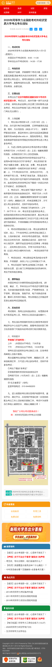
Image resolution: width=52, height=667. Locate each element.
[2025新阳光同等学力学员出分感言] (26, 532)
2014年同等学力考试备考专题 (19, 591)
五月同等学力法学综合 (16, 631)
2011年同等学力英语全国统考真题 (21, 596)
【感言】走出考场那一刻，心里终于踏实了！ (26, 552)
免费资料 (37, 516)
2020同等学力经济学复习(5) (18, 626)
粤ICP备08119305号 (10, 653)
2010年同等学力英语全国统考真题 (21, 600)
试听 (32, 8)
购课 (19, 8)
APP (19, 12)
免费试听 (15, 516)
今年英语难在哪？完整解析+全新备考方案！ (26, 569)
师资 (45, 8)
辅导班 (6, 8)
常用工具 (37, 511)
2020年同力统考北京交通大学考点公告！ (29, 491)
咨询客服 (32, 12)
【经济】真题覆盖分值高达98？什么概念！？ (26, 565)
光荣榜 (6, 12)
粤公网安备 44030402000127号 (30, 653)
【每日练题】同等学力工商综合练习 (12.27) (25, 622)
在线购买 (15, 511)
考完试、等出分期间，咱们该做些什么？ (24, 561)
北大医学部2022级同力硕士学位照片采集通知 (29, 494)
